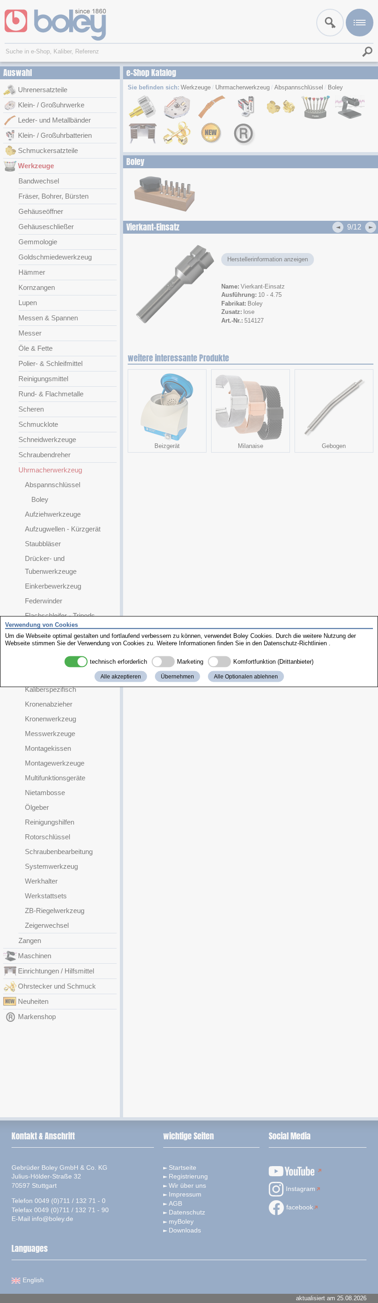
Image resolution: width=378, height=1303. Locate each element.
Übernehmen (177, 676)
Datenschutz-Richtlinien (295, 642)
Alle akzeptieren (120, 676)
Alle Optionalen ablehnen (246, 676)
